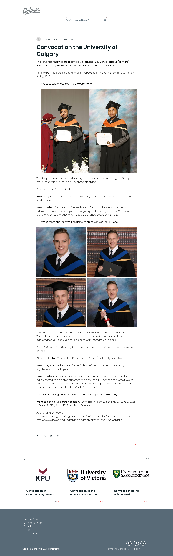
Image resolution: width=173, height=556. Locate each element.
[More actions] (135, 39)
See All (147, 458)
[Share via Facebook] (37, 435)
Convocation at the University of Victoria (83, 492)
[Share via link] (57, 435)
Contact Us (30, 533)
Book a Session (32, 519)
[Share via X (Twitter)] (44, 435)
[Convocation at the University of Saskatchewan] (130, 475)
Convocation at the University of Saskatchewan (126, 492)
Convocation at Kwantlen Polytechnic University (40, 492)
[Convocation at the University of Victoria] (86, 475)
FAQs (27, 530)
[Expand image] (65, 131)
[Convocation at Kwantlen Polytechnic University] (42, 475)
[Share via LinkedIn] (51, 435)
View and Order (33, 523)
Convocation (43, 426)
